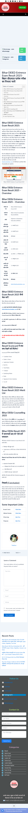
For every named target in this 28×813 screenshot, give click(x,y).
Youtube (8, 691)
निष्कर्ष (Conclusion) (8, 114)
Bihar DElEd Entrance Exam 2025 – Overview (12, 95)
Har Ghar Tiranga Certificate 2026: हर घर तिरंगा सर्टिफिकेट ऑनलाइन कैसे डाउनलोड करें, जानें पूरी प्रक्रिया (13, 663)
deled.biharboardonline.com (18, 284)
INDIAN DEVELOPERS (17, 811)
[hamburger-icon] (14, 806)
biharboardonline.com (7, 162)
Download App (10, 699)
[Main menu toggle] (3, 14)
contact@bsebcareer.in (17, 800)
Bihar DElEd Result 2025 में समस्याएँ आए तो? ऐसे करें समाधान (14, 111)
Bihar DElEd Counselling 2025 (11, 109)
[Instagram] (10, 1)
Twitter (7, 687)
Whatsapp (8, 703)
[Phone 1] (20, 1)
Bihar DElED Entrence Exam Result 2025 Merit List (13, 106)
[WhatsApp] (17, 1)
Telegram (8, 695)
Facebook (8, 682)
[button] (22, 7)
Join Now (21, 50)
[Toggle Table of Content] (22, 86)
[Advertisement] (14, 31)
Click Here (18, 513)
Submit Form (6, 741)
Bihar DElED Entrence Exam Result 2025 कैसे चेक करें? (14, 98)
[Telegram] (13, 1)
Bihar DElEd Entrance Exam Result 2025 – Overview (13, 91)
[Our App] (22, 1)
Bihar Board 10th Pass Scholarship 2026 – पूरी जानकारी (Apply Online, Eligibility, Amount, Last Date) (14, 647)
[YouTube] (15, 1)
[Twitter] (8, 1)
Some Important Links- (9, 116)
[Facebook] (6, 1)
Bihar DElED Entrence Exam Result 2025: (13, 89)
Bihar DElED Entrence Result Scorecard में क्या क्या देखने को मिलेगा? (14, 102)
